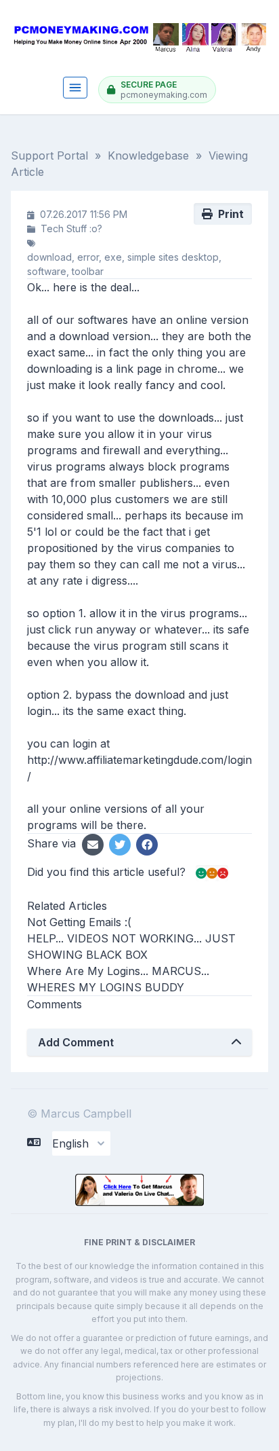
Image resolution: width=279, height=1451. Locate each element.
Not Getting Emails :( (79, 922)
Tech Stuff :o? (71, 228)
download (49, 257)
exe (113, 257)
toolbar (88, 271)
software (46, 271)
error (88, 257)
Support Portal (49, 155)
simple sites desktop (173, 257)
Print (228, 214)
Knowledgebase (148, 155)
